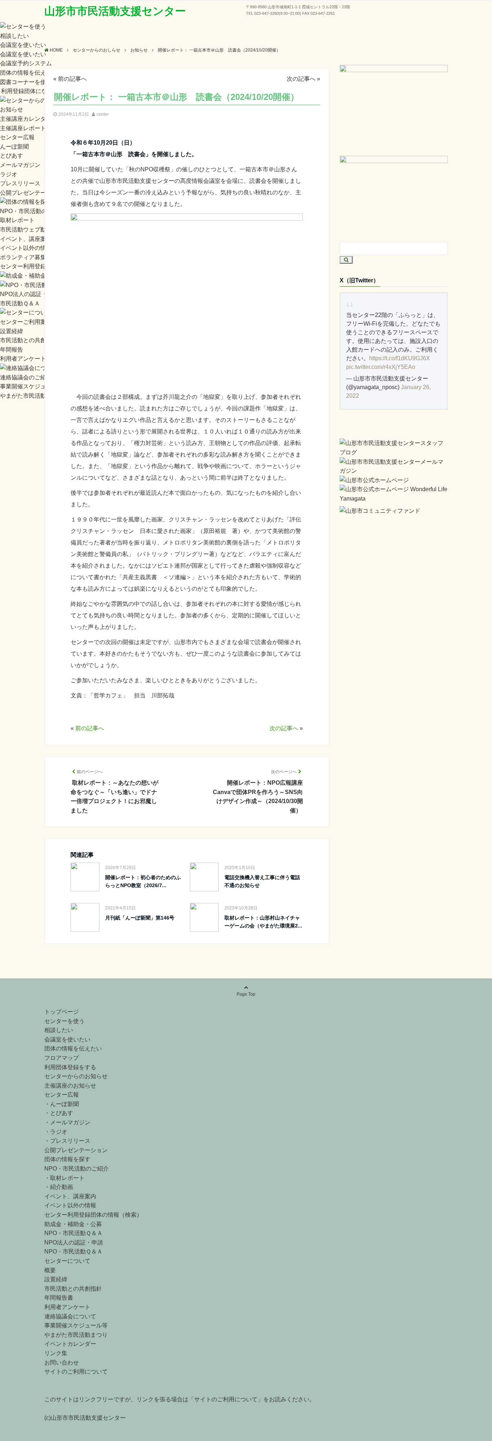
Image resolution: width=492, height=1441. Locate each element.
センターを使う (64, 1021)
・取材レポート (64, 1178)
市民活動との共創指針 (29, 340)
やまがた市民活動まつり (31, 396)
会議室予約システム (26, 63)
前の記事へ (72, 79)
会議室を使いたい (23, 45)
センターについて (67, 1261)
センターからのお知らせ (76, 1076)
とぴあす (11, 156)
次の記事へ (301, 79)
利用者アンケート (23, 359)
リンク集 (55, 1353)
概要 (50, 1270)
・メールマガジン (67, 1122)
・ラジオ (55, 1132)
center (103, 114)
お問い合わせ (61, 1363)
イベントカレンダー (70, 1344)
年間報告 (11, 350)
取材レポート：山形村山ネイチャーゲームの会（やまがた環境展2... (263, 922)
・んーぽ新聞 (61, 1104)
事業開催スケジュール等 (31, 386)
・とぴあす (58, 1113)
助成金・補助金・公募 (73, 1224)
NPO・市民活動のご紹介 (32, 211)
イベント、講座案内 (26, 239)
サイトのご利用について (76, 1372)
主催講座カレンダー (26, 119)
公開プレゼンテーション (31, 193)
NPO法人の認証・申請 (29, 294)
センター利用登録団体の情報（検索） (93, 1215)
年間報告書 (58, 1298)
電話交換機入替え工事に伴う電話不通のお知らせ (262, 881)
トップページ (61, 1012)
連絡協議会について (70, 1316)
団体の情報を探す (67, 1159)
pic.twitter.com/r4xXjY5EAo (380, 367)
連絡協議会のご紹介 (26, 377)
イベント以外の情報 (26, 248)
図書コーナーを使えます (31, 82)
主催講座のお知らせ (70, 1086)
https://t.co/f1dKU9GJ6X (399, 358)
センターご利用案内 (26, 322)
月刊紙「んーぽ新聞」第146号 (139, 918)
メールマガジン (20, 165)
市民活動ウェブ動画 (26, 229)
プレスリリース (20, 183)
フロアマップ (61, 1058)
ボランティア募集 (23, 257)
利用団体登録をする (70, 1067)
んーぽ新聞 (14, 147)
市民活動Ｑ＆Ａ (20, 303)
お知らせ (11, 109)
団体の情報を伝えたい (29, 73)
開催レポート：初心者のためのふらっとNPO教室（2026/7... (143, 881)
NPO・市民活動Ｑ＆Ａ (73, 1233)
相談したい (14, 36)
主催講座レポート (23, 128)
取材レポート (17, 220)
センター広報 (17, 137)
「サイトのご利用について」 (225, 1399)
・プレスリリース (67, 1141)
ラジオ (8, 174)
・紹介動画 (58, 1187)
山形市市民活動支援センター (115, 11)
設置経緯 (11, 331)
